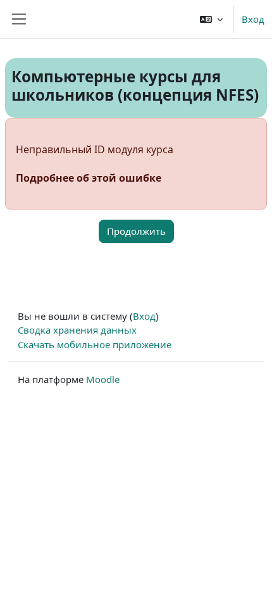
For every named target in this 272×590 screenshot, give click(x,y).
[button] (211, 19)
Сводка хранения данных (77, 329)
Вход (253, 19)
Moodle (103, 379)
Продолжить (136, 231)
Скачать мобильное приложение (94, 344)
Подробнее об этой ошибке (88, 178)
